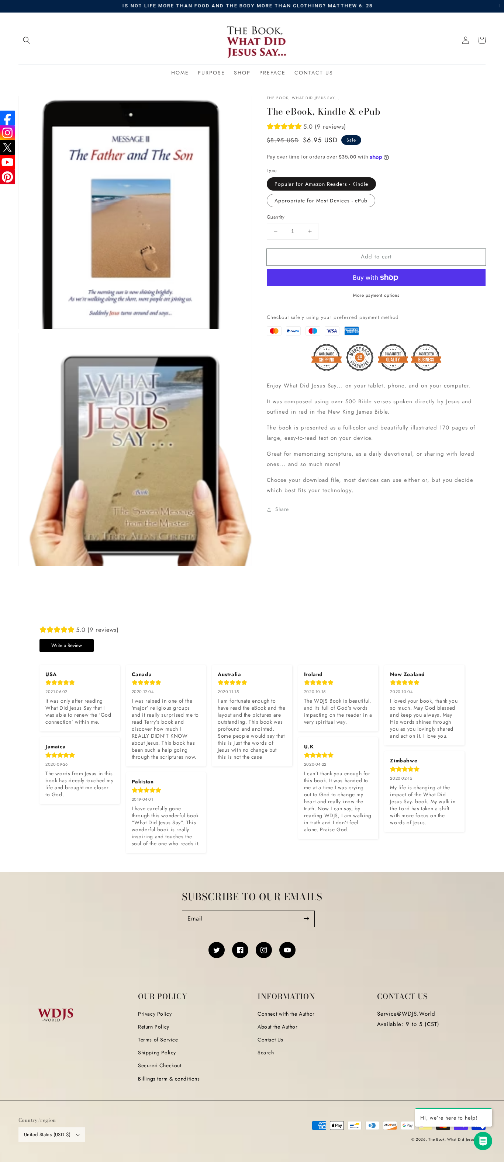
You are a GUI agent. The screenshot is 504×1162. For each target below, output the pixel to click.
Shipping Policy (157, 1052)
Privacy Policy (155, 1013)
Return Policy (153, 1026)
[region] (252, 6)
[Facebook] (7, 118)
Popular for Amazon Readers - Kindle (321, 184)
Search (266, 1052)
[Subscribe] (306, 919)
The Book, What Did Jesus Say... (457, 1139)
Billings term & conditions (169, 1078)
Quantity (275, 216)
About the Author (278, 1026)
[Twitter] (7, 147)
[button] (26, 40)
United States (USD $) (47, 1134)
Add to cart (376, 257)
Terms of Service (158, 1039)
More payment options (376, 295)
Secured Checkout (160, 1065)
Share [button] (282, 509)
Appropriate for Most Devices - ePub (321, 200)
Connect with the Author (286, 1013)
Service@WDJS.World (406, 1014)
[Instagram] (7, 132)
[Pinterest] (7, 177)
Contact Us (270, 1039)
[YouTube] (7, 162)
